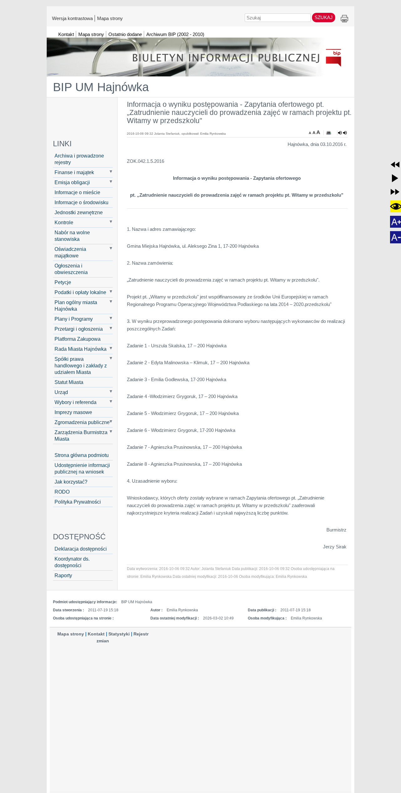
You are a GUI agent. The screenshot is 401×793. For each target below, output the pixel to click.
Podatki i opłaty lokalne (80, 292)
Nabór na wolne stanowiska (72, 236)
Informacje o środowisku (81, 202)
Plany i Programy (74, 319)
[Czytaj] (342, 132)
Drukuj (344, 18)
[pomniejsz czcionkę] (311, 132)
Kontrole (64, 222)
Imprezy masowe (73, 412)
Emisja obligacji (72, 182)
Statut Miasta (69, 382)
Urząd (61, 392)
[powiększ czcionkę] (318, 132)
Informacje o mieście (77, 192)
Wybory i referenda (75, 402)
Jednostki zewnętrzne (79, 212)
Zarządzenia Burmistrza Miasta (81, 435)
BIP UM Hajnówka (101, 87)
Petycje (63, 282)
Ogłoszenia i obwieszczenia (71, 269)
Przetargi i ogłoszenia (79, 329)
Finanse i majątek (74, 172)
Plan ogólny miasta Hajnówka (76, 305)
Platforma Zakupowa (78, 339)
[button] (395, 164)
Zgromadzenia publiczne (82, 422)
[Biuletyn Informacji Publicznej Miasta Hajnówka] (200, 54)
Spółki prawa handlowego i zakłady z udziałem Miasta (81, 365)
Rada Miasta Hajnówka (81, 349)
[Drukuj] (328, 132)
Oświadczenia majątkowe (70, 252)
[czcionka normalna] (314, 132)
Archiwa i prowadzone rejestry (79, 159)
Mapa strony (110, 18)
